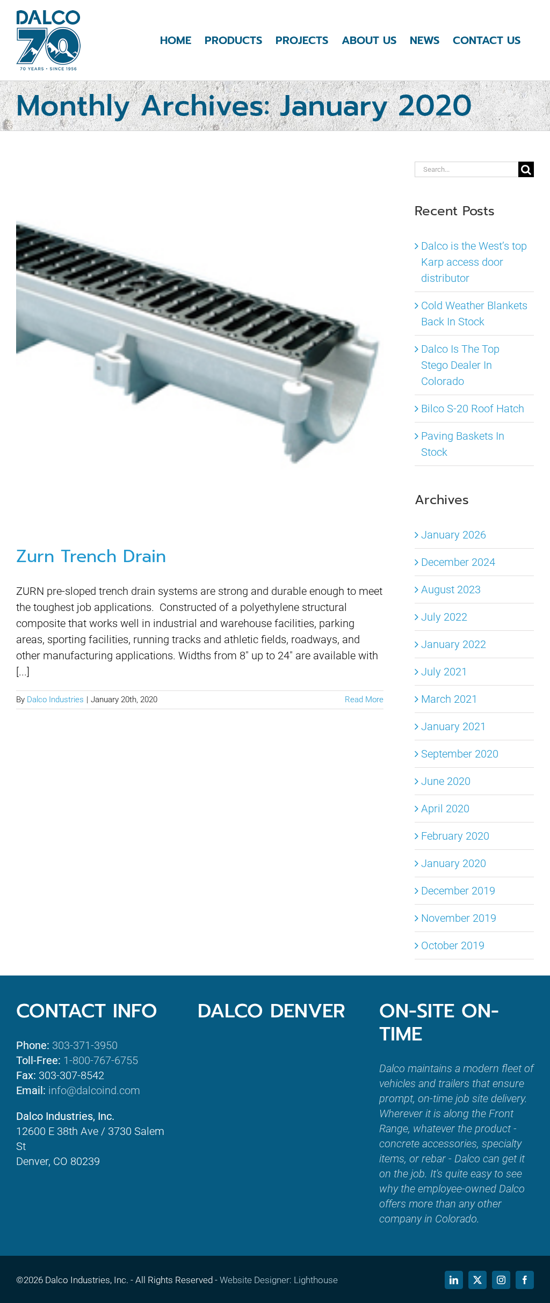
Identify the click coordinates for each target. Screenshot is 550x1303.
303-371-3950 (85, 1045)
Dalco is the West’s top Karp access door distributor (474, 262)
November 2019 (458, 918)
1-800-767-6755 (100, 1060)
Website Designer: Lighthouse (279, 1280)
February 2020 (455, 835)
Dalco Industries (55, 699)
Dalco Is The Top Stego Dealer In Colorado (460, 365)
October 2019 (452, 945)
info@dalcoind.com (94, 1090)
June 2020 (446, 781)
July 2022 (444, 616)
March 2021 (449, 699)
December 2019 (458, 890)
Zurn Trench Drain (91, 556)
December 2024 (458, 562)
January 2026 (453, 534)
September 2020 (459, 753)
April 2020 (445, 808)
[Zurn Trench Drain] (199, 344)
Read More (364, 699)
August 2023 (451, 589)
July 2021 (444, 671)
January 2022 (453, 644)
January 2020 (453, 863)
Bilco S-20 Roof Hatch (472, 408)
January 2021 (453, 726)
